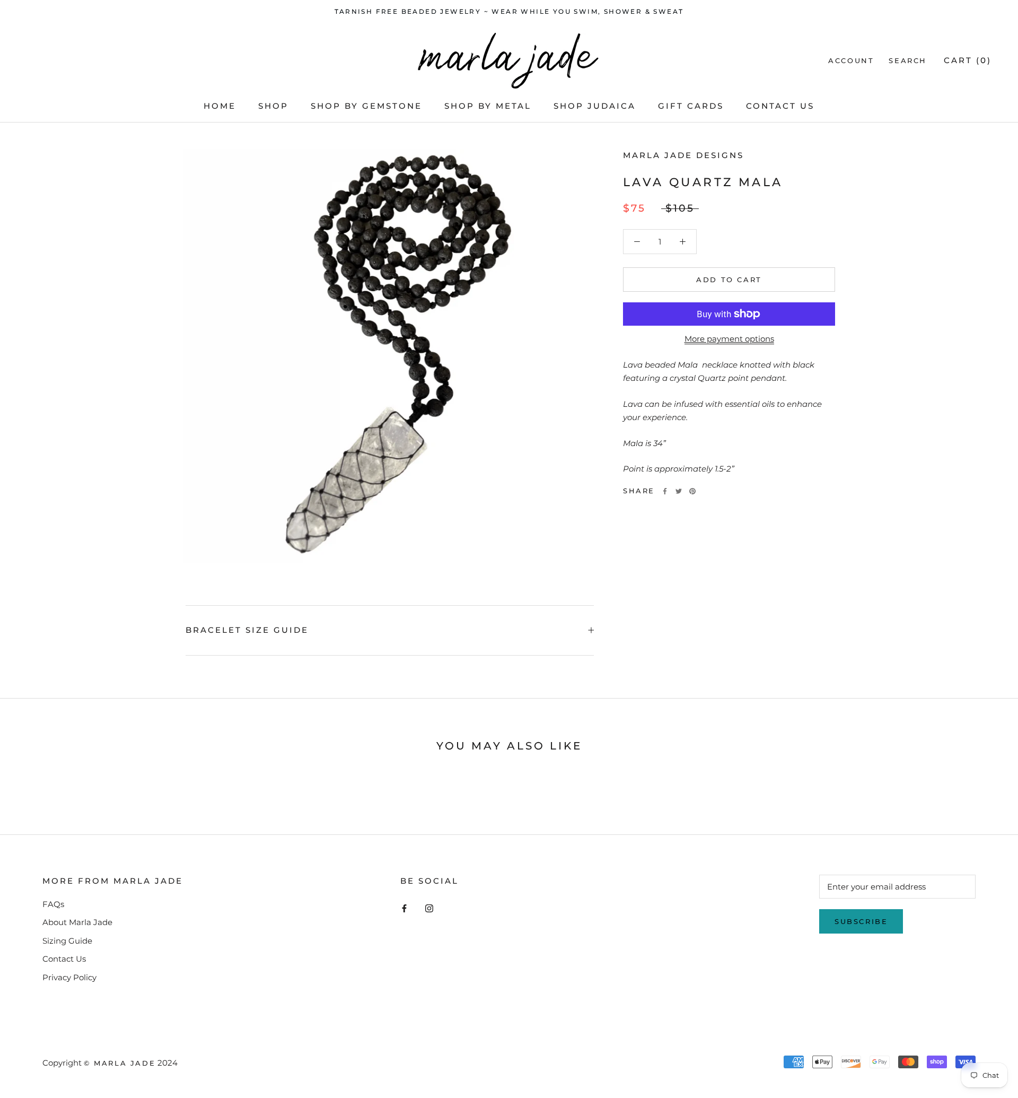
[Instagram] (429, 908)
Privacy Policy (69, 977)
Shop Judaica (595, 106)
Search (908, 60)
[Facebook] (665, 491)
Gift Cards (691, 106)
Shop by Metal (487, 106)
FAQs (53, 904)
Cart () (967, 60)
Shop (273, 106)
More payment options (729, 339)
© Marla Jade (119, 1063)
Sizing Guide (67, 941)
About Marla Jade (77, 922)
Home (220, 106)
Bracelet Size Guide (247, 630)
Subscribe (861, 921)
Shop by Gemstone (366, 106)
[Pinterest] (692, 491)
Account (851, 60)
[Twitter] (678, 491)
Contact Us (780, 106)
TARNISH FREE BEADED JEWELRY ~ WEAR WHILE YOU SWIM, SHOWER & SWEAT (509, 11)
